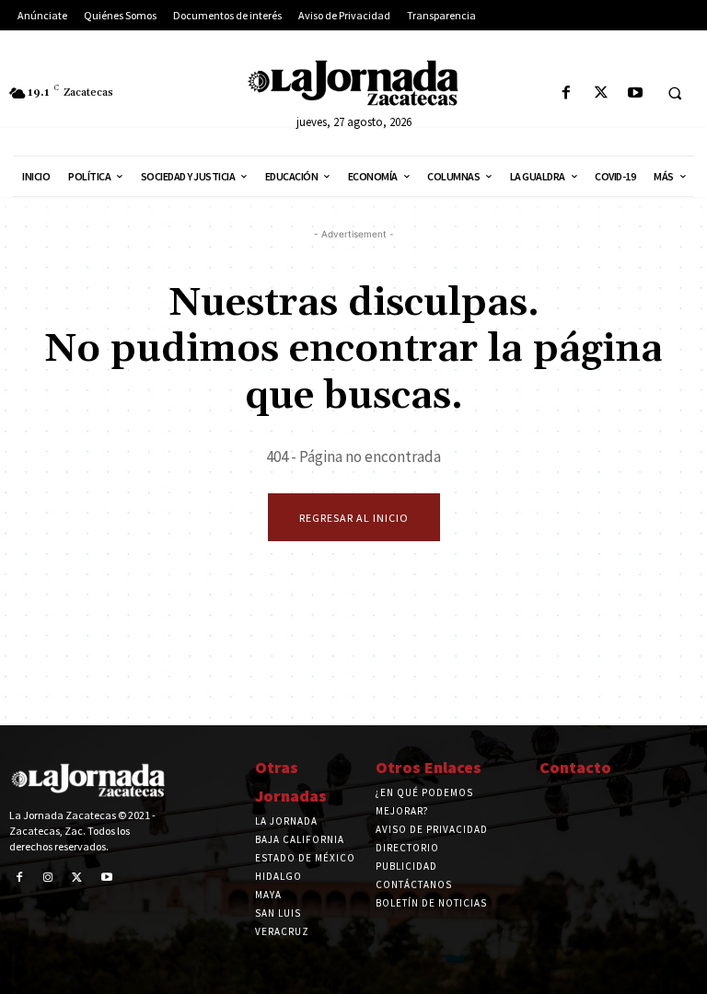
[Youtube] (634, 93)
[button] (675, 94)
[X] (600, 93)
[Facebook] (566, 93)
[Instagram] (49, 878)
